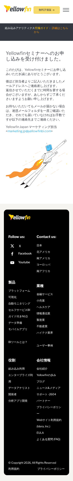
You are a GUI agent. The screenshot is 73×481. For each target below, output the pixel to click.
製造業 (41, 319)
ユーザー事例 (45, 345)
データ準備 (15, 322)
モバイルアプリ (17, 329)
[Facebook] (21, 254)
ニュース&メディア (49, 387)
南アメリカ (43, 258)
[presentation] (17, 8)
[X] (21, 246)
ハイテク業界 (45, 332)
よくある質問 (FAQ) (48, 439)
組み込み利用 (16, 368)
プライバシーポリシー (51, 468)
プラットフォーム (19, 290)
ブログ (41, 381)
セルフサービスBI (19, 309)
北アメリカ (43, 251)
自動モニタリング (19, 303)
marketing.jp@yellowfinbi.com (29, 131)
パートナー (43, 400)
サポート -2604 (46, 394)
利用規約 (13, 468)
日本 (39, 245)
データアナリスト (19, 387)
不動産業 (42, 326)
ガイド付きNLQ (18, 316)
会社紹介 (42, 368)
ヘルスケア (43, 307)
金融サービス (45, 294)
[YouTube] (21, 263)
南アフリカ (43, 271)
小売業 (41, 300)
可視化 (12, 297)
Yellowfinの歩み (46, 375)
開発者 (12, 394)
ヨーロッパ (43, 264)
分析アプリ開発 (17, 400)
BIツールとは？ (17, 342)
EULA (40, 432)
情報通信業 (43, 313)
